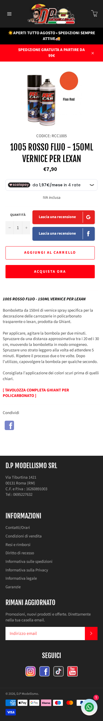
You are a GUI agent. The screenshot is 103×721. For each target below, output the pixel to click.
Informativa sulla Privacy (26, 570)
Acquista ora (50, 271)
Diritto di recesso (19, 553)
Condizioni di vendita (23, 536)
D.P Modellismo (27, 693)
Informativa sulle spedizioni (28, 561)
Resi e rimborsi (17, 545)
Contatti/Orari (17, 528)
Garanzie (13, 587)
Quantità (18, 215)
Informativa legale (21, 578)
